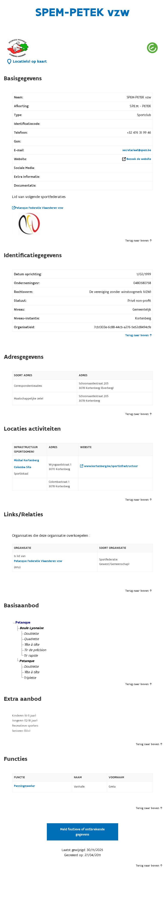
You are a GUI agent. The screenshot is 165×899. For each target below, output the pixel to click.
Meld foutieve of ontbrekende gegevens (82, 832)
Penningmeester (24, 786)
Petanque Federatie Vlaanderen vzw (39, 208)
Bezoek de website (139, 159)
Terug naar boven (137, 241)
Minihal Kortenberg (26, 460)
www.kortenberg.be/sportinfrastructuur (110, 466)
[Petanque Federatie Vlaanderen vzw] (29, 223)
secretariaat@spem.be (136, 150)
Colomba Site (22, 467)
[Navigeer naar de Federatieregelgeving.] (152, 47)
